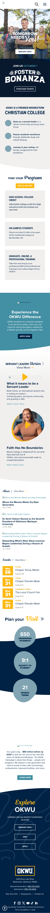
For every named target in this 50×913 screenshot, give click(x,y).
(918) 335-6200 (33, 886)
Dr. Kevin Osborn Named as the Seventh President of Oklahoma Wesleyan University (23, 521)
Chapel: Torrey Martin (27, 570)
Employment (26, 894)
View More (23, 367)
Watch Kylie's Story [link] (15, 464)
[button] (25, 377)
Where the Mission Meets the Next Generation (20, 503)
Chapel (18, 567)
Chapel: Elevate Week (27, 581)
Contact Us (39, 894)
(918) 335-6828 (30, 889)
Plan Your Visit (11, 894)
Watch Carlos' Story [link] (15, 404)
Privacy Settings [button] (11, 907)
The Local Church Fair (27, 592)
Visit (25, 837)
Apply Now (25, 336)
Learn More (25, 777)
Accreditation (24, 910)
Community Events (23, 589)
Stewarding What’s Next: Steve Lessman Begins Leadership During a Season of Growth (23, 543)
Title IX (17, 910)
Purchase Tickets (25, 89)
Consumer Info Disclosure (35, 907)
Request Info (25, 51)
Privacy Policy (21, 907)
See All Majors (25, 185)
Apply (25, 846)
